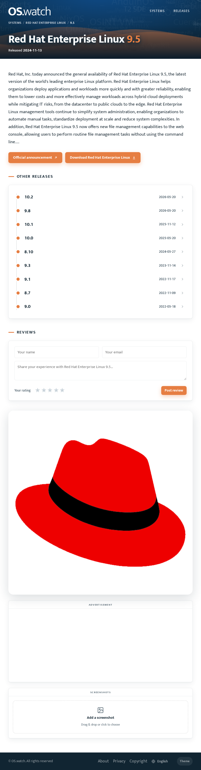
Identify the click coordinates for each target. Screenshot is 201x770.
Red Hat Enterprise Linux (46, 23)
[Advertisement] (100, 645)
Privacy (119, 761)
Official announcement (32, 157)
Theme (185, 761)
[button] (100, 716)
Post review (174, 390)
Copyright (138, 761)
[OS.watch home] (29, 11)
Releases (181, 11)
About (103, 761)
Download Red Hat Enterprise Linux (100, 157)
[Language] (162, 761)
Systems (157, 11)
